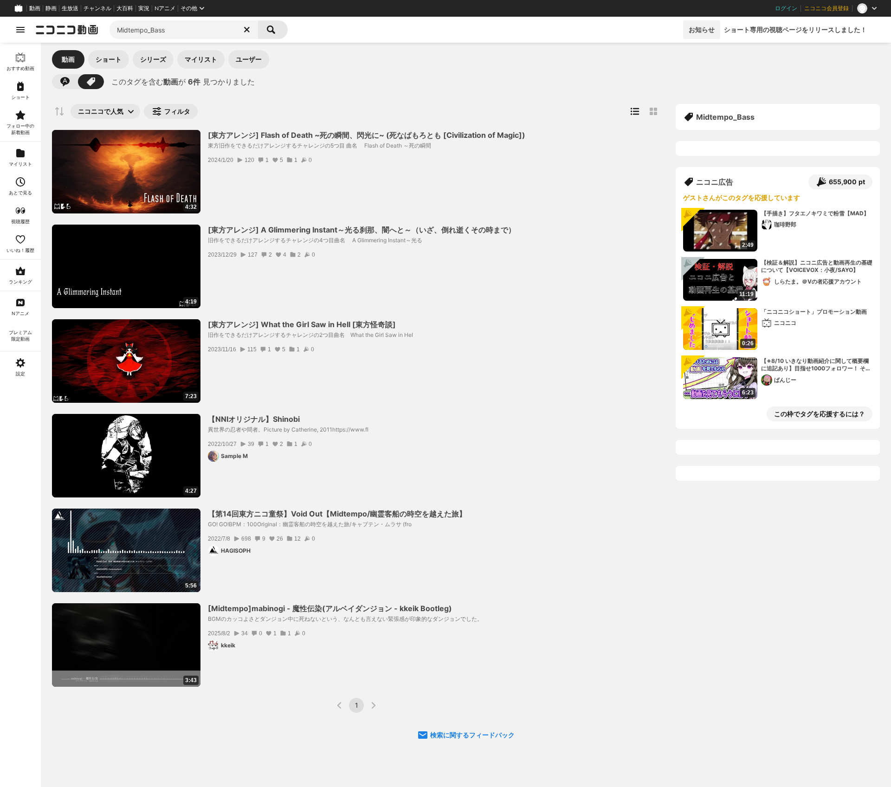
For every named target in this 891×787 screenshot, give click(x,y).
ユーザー (249, 59)
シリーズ (153, 59)
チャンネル (97, 8)
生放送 (70, 8)
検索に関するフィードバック (472, 735)
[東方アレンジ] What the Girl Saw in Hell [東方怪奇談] (302, 324)
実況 (143, 8)
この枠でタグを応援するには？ (819, 414)
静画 (51, 8)
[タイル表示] (653, 111)
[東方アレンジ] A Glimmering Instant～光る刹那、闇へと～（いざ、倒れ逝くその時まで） (362, 229)
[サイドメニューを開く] (20, 29)
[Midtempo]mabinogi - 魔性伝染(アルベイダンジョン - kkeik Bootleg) (330, 608)
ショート (109, 59)
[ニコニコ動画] (66, 29)
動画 (34, 8)
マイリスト (201, 59)
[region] (20, 415)
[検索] (273, 29)
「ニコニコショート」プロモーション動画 (814, 311)
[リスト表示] (634, 111)
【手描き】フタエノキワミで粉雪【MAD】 (815, 213)
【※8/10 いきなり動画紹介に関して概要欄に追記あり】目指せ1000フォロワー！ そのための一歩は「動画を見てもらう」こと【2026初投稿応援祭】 (816, 365)
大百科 (124, 8)
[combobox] (184, 29)
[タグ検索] (91, 81)
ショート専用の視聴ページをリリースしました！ (795, 29)
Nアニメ (165, 8)
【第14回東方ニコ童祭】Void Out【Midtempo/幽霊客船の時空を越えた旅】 (337, 513)
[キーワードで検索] (65, 81)
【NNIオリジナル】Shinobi (254, 419)
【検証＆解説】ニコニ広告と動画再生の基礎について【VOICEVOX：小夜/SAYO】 (816, 266)
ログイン (786, 8)
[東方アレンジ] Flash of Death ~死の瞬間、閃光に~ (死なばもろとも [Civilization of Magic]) (366, 135)
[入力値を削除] (246, 29)
